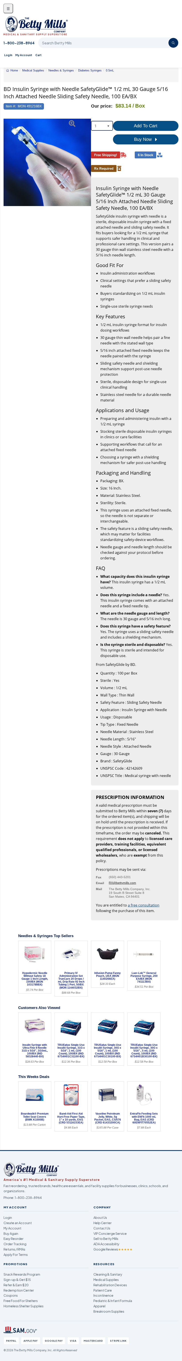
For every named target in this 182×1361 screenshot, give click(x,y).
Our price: (102, 106)
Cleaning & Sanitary (107, 1274)
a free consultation (143, 905)
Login (8, 1217)
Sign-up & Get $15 (17, 1280)
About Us (100, 1217)
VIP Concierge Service (110, 1233)
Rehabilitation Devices (110, 1285)
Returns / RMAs (14, 1249)
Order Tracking (15, 1244)
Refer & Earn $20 (16, 1285)
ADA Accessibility (106, 1244)
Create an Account (18, 1223)
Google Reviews (113, 1249)
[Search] (173, 43)
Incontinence (103, 1295)
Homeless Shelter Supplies (24, 1306)
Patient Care (102, 1290)
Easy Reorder (14, 1239)
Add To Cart (145, 125)
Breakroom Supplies (108, 1311)
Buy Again (11, 1233)
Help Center (102, 1223)
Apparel (99, 1306)
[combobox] (102, 126)
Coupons (11, 1295)
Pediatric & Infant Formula (112, 1301)
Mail (99, 889)
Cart (38, 55)
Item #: (11, 106)
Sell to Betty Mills (105, 1239)
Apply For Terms (16, 1255)
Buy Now (143, 139)
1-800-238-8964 (19, 43)
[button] (7, 162)
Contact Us (101, 1228)
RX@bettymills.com (122, 883)
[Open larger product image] (47, 162)
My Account (23, 55)
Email (100, 883)
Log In (8, 55)
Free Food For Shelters (21, 1301)
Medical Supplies (106, 1280)
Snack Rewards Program (22, 1274)
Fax (98, 877)
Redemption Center (19, 1290)
